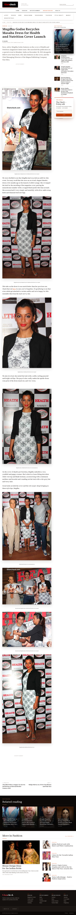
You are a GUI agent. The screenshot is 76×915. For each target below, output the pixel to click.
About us (6, 908)
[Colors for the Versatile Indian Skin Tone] (47, 855)
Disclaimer (71, 913)
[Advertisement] (27, 74)
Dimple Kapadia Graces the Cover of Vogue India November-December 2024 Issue (67, 69)
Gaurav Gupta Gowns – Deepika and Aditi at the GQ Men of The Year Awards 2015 (62, 867)
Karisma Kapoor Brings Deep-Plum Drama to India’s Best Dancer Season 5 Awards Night (67, 80)
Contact (14, 908)
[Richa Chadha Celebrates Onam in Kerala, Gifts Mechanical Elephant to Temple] (57, 90)
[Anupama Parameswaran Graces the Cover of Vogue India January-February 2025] (57, 57)
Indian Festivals (9, 18)
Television (48, 15)
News (19, 15)
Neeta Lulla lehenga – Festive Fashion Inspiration (62, 878)
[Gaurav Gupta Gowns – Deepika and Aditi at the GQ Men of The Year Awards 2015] (47, 866)
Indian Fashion (48, 10)
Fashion (24, 10)
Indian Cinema (28, 15)
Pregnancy (66, 902)
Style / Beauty (59, 15)
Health (57, 10)
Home (17, 10)
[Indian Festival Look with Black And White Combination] (47, 844)
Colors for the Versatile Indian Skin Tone (62, 856)
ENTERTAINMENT (35, 10)
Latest (6, 15)
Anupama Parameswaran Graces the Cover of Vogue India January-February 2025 (67, 59)
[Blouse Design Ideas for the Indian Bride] (21, 852)
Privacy (66, 913)
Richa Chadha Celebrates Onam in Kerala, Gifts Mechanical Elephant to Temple (67, 91)
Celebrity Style (62, 817)
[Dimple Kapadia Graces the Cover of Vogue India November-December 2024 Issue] (57, 68)
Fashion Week (39, 15)
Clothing (29, 902)
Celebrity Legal (43, 900)
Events (41, 899)
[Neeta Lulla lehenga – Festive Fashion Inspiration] (47, 877)
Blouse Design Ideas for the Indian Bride (11, 867)
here (14, 289)
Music (41, 902)
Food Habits (66, 899)
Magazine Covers (32, 897)
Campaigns (30, 900)
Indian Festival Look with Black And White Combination (62, 845)
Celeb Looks (30, 899)
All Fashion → (69, 836)
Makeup (68, 15)
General (65, 897)
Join (64, 114)
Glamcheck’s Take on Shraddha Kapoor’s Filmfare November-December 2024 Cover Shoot (63, 48)
